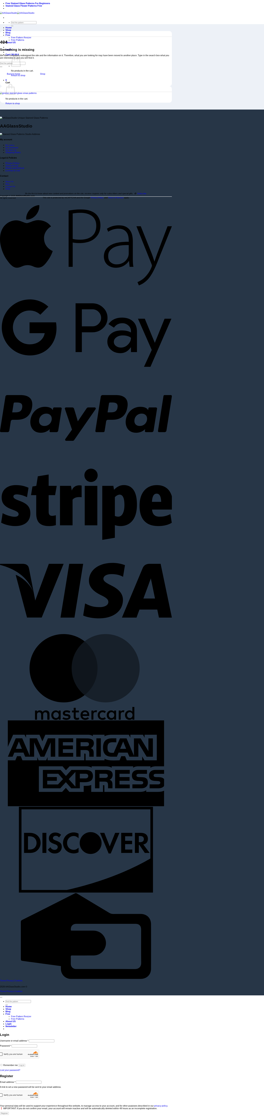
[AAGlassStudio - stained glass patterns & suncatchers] (17, 13)
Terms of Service (115, 197)
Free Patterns (17, 40)
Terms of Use (12, 165)
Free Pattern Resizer (21, 37)
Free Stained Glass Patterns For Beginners (28, 3)
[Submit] (1, 66)
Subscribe (141, 193)
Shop (8, 30)
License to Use (13, 170)
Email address (7, 1082)
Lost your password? (10, 1070)
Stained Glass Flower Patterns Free (24, 6)
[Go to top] (1, 997)
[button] (12, 54)
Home (9, 27)
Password (5, 1046)
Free (8, 35)
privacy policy (160, 1106)
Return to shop (18, 75)
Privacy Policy (12, 163)
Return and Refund (15, 168)
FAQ (8, 189)
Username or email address (14, 1041)
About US (11, 42)
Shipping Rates (13, 152)
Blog (8, 32)
